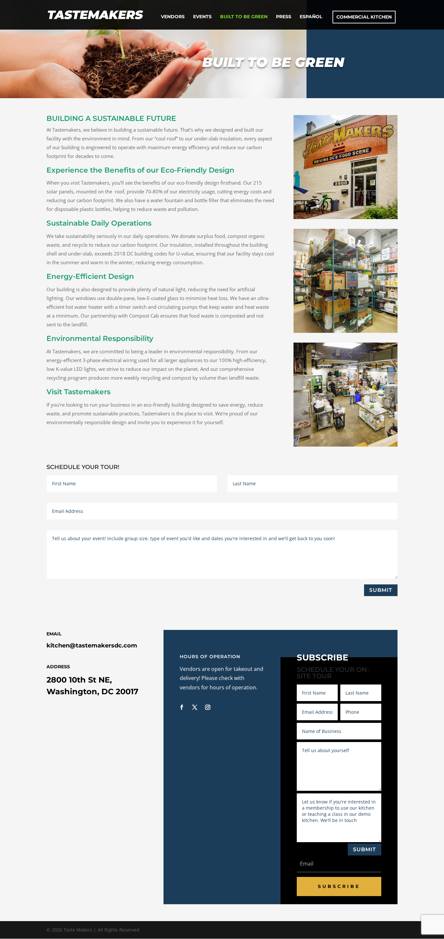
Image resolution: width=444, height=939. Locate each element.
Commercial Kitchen (364, 17)
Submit (380, 590)
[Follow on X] (194, 707)
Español (311, 17)
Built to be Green (244, 17)
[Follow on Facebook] (181, 707)
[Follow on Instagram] (207, 707)
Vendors (173, 17)
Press (283, 17)
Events (202, 17)
